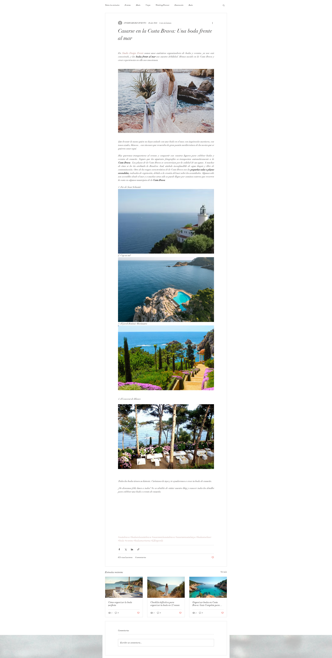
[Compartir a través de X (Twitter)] (125, 549)
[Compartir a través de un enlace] (138, 549)
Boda (191, 5)
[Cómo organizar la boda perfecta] (124, 587)
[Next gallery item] (210, 221)
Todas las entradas (112, 5)
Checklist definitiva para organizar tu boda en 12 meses (165, 604)
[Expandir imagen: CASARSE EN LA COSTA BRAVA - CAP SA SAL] (166, 289)
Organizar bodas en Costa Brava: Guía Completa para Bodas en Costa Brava (206, 604)
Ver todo (224, 572)
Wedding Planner (162, 5)
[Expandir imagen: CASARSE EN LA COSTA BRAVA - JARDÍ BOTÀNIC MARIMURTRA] (166, 357)
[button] (223, 5)
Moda (138, 5)
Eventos (128, 5)
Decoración (179, 5)
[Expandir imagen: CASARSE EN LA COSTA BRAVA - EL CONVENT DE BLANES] (166, 436)
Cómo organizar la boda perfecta (120, 604)
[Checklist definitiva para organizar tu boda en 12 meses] (166, 587)
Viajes (148, 5)
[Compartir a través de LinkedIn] (132, 549)
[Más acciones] (212, 22)
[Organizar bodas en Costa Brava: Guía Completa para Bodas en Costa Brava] (208, 587)
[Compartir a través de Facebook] (119, 549)
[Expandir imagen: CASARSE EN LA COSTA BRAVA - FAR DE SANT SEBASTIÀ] (166, 221)
